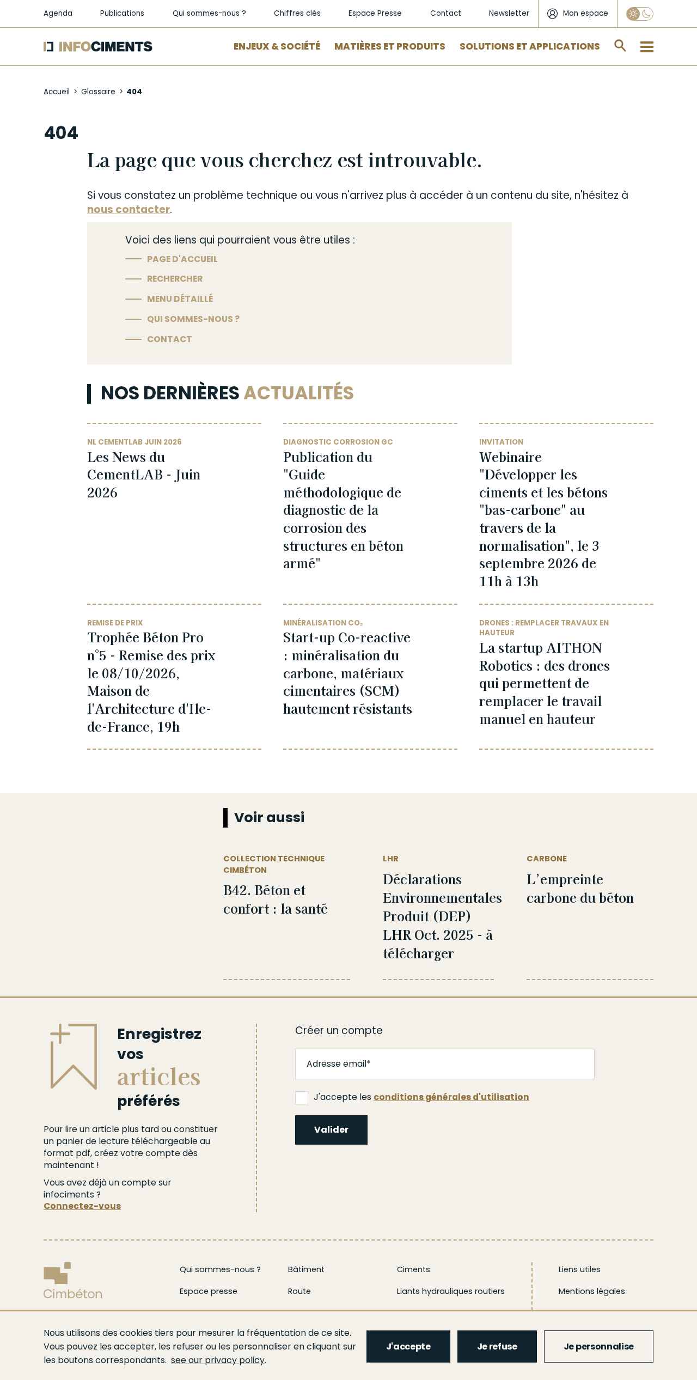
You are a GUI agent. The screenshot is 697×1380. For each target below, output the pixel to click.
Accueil (57, 92)
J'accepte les (421, 1097)
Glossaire (98, 92)
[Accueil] (98, 46)
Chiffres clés (297, 13)
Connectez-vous (82, 1206)
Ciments (413, 1269)
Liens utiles (580, 1269)
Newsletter (509, 13)
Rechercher (175, 278)
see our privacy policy (218, 1360)
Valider (331, 1129)
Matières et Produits (389, 46)
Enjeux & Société (277, 46)
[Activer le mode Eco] (639, 14)
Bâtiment (306, 1269)
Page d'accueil (182, 259)
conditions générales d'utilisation (451, 1097)
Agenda (58, 13)
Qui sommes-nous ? (209, 13)
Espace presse (208, 1291)
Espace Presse (375, 13)
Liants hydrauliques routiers (451, 1291)
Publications (122, 13)
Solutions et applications (530, 46)
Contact (445, 13)
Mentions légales (592, 1291)
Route (299, 1291)
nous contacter (128, 209)
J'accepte (408, 1346)
